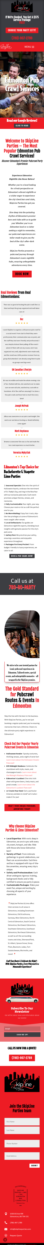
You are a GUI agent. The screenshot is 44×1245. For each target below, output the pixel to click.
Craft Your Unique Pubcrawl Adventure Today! (22, 807)
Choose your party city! (22, 30)
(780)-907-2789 (22, 1058)
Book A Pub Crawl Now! (22, 556)
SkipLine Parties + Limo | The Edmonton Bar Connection (20, 1195)
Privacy (35, 1244)
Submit (34, 1165)
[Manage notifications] (5, 1240)
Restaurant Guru (21, 1203)
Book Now (22, 274)
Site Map (32, 1244)
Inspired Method (28, 1244)
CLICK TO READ (22, 125)
